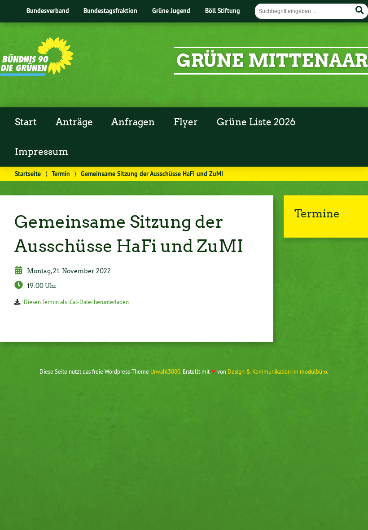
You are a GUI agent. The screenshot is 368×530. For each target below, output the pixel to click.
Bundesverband (47, 10)
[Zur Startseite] (37, 73)
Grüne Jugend (171, 10)
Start (26, 122)
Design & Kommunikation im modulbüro (277, 371)
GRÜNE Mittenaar (272, 60)
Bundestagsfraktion (110, 10)
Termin (61, 173)
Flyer (186, 122)
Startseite (28, 173)
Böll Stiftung (222, 10)
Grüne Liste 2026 (256, 122)
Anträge (74, 122)
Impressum (41, 152)
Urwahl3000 (165, 371)
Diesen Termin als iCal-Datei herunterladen (76, 301)
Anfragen (133, 122)
